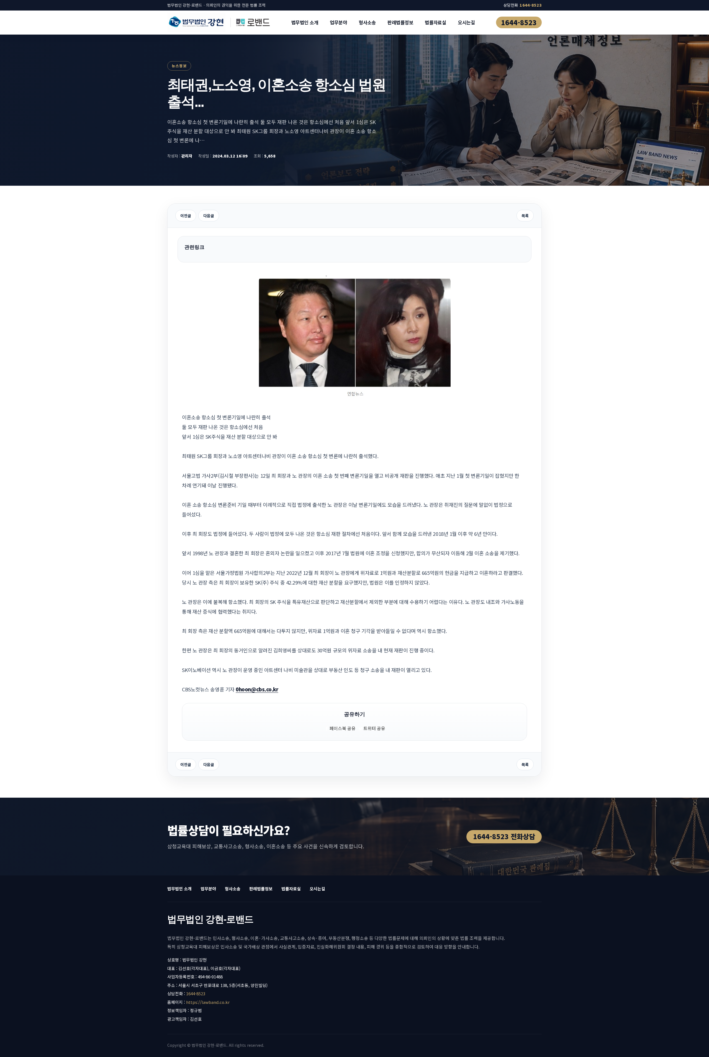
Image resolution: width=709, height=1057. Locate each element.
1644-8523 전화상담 (504, 836)
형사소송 (367, 22)
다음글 (208, 215)
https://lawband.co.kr (208, 1002)
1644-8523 (519, 22)
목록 (525, 215)
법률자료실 (435, 22)
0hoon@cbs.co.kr (257, 689)
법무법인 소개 (304, 22)
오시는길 (466, 22)
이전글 (185, 215)
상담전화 (523, 5)
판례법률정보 (400, 22)
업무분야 (338, 22)
